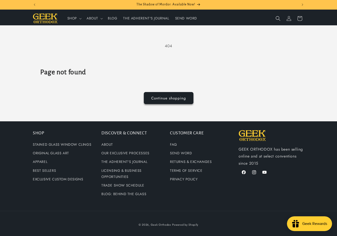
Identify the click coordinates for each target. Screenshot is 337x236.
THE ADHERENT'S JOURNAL (124, 161)
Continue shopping (168, 98)
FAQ (173, 144)
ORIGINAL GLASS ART (51, 153)
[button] (74, 18)
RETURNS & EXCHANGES (191, 161)
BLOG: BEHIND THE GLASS (123, 193)
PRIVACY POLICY (184, 179)
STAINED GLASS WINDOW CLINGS (62, 144)
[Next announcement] (302, 4)
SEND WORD (181, 153)
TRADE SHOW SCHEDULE (122, 185)
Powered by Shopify (185, 225)
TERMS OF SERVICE (186, 170)
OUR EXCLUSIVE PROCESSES (125, 153)
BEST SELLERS (44, 170)
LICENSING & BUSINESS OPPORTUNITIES (121, 173)
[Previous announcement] (34, 4)
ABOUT (107, 144)
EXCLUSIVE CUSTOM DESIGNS (58, 179)
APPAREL (40, 161)
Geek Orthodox (161, 225)
